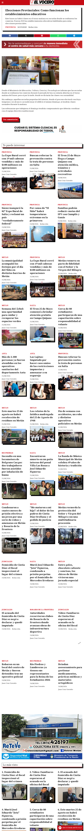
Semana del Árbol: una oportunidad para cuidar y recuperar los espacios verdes (13, 315)
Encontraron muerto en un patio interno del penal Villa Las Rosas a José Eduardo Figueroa (41, 464)
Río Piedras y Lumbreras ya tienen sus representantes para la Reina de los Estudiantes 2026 (41, 672)
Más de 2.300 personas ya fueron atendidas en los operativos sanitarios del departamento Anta (14, 364)
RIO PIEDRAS (7, 453)
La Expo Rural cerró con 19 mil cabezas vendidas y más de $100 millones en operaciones (14, 161)
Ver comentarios (10, 119)
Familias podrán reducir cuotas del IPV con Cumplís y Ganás (69, 213)
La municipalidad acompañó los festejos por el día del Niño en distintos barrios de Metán (14, 268)
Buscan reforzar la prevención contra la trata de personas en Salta (42, 160)
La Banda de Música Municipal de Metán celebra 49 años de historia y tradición (70, 461)
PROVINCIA (10, 27)
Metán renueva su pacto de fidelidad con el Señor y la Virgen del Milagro (69, 265)
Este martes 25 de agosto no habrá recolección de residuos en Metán (13, 416)
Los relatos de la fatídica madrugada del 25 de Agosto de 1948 (41, 416)
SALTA (33, 305)
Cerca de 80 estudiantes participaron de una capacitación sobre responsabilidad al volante (70, 316)
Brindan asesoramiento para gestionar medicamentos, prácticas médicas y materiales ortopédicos (70, 674)
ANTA (4, 354)
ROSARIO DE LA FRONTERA (42, 610)
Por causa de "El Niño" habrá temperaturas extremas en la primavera (39, 214)
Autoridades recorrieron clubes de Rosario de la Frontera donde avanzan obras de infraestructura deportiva (41, 622)
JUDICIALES (7, 561)
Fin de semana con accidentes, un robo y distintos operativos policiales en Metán (70, 417)
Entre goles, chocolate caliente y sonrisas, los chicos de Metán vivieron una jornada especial (69, 572)
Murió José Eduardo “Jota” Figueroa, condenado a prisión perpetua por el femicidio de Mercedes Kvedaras (42, 572)
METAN (5, 257)
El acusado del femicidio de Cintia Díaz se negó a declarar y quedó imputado (13, 619)
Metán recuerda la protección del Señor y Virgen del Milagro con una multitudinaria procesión (69, 515)
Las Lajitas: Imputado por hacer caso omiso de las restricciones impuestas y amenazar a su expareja (42, 366)
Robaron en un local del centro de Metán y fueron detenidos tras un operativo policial (13, 670)
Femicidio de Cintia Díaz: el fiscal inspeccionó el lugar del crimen (13, 569)
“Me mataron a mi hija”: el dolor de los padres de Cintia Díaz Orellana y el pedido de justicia (42, 514)
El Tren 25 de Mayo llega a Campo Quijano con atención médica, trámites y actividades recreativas (69, 165)
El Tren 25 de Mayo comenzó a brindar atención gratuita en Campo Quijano (41, 313)
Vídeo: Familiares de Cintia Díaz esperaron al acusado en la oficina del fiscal (68, 619)
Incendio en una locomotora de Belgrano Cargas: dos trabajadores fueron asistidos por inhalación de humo (12, 466)
